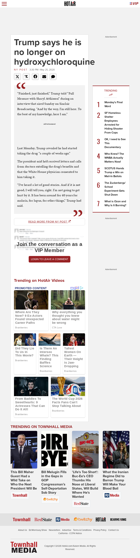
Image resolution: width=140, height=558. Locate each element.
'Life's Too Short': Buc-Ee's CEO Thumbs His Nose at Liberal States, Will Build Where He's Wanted (85, 484)
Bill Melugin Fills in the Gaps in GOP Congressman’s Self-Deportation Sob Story (54, 482)
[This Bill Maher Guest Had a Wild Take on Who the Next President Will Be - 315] (24, 450)
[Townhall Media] (24, 547)
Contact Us (113, 530)
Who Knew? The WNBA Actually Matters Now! (114, 157)
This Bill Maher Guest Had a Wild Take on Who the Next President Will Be (24, 480)
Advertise (66, 530)
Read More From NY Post (48, 221)
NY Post (21, 69)
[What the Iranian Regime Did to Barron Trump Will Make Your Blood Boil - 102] (116, 450)
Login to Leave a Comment (49, 259)
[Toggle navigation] (4, 4)
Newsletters (54, 530)
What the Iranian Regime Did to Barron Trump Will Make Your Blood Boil (116, 480)
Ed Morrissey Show (38, 530)
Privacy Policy (99, 530)
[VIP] (134, 4)
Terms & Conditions (82, 530)
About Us (22, 530)
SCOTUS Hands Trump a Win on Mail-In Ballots (114, 172)
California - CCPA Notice (70, 533)
